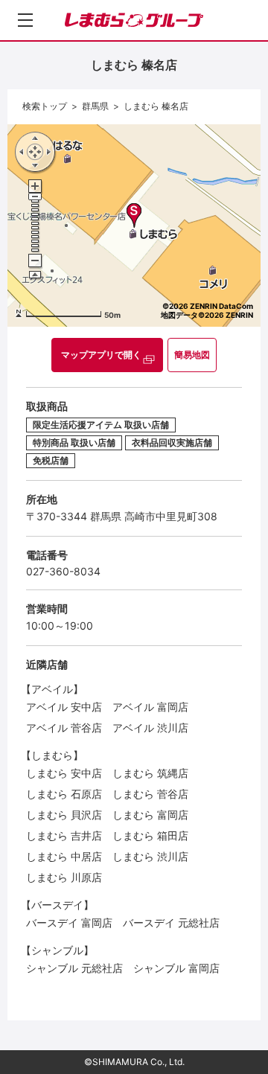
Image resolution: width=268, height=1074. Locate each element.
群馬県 (95, 106)
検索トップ (44, 106)
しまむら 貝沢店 (64, 814)
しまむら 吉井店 (64, 835)
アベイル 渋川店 (150, 727)
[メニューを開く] (25, 20)
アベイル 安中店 (64, 706)
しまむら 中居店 (64, 856)
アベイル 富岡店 (150, 706)
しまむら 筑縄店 (150, 773)
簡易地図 (192, 354)
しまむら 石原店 (64, 793)
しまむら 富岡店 (150, 814)
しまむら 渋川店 (150, 856)
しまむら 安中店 (64, 773)
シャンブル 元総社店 (74, 968)
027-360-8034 (63, 571)
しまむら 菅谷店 (150, 793)
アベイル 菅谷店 (64, 727)
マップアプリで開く (101, 354)
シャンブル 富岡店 (176, 968)
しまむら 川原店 (64, 877)
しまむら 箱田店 (150, 835)
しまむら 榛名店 (156, 106)
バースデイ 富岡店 (69, 922)
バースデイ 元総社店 (171, 922)
